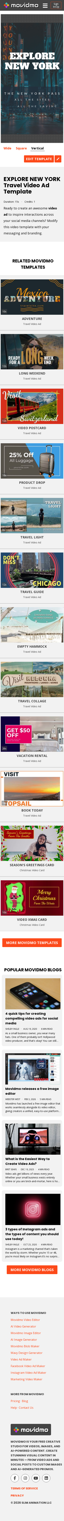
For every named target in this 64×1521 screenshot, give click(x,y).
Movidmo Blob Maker (25, 1346)
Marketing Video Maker (26, 1379)
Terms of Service (24, 1488)
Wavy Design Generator (26, 1353)
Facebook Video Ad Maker (28, 1366)
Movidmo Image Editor (26, 1333)
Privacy (17, 1496)
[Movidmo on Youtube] (36, 1478)
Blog (25, 1401)
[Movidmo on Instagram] (25, 1478)
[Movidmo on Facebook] (15, 1478)
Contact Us (26, 1408)
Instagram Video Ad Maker (28, 1373)
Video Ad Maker (21, 1359)
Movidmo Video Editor (25, 1320)
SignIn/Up (56, 5)
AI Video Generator (23, 1326)
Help (14, 1408)
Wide (7, 148)
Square (21, 148)
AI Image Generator (24, 1340)
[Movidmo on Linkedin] (46, 1478)
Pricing (15, 1401)
